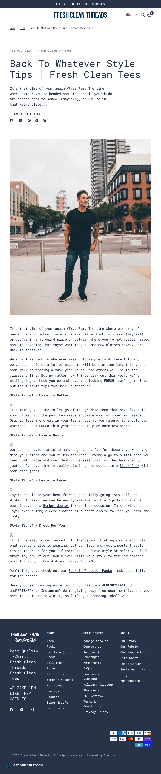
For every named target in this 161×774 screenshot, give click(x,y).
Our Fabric (129, 646)
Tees (50, 641)
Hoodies (53, 697)
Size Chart (129, 658)
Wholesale (91, 690)
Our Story (128, 641)
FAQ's (87, 668)
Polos (51, 668)
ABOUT (125, 633)
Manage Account (95, 641)
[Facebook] (12, 120)
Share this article (26, 114)
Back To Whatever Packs (90, 570)
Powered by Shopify (101, 755)
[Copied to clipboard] (45, 120)
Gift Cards (55, 708)
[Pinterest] (30, 120)
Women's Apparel (60, 680)
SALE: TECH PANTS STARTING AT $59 (80, 4)
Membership (92, 663)
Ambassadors (130, 681)
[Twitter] (24, 709)
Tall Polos (55, 674)
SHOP (50, 633)
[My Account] (137, 15)
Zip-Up (114, 500)
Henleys (53, 691)
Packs (51, 646)
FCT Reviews (93, 696)
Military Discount (98, 684)
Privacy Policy (95, 712)
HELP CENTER (93, 633)
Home (12, 27)
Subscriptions (131, 664)
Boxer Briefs (57, 702)
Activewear (55, 685)
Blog (22, 27)
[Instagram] (35, 709)
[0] (148, 15)
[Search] (143, 15)
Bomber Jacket (56, 505)
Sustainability (132, 669)
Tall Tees (55, 663)
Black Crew (129, 465)
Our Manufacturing (135, 652)
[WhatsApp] (37, 120)
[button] (25, 765)
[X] (21, 120)
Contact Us (92, 646)
